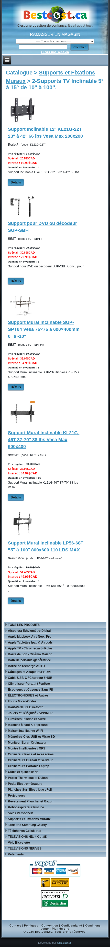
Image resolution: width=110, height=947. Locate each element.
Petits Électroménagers (25, 784)
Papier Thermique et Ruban (28, 778)
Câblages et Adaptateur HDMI (29, 672)
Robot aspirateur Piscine (26, 807)
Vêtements (16, 854)
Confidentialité (71, 925)
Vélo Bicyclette (19, 842)
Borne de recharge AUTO (26, 666)
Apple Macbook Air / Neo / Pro (29, 636)
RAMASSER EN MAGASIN (55, 34)
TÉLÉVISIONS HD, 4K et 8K (27, 837)
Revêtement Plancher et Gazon (30, 801)
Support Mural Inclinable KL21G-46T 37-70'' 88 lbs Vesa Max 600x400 (43, 439)
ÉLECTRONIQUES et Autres (28, 695)
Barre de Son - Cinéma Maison (30, 654)
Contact (15, 925)
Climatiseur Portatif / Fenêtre (29, 683)
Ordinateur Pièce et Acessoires (31, 754)
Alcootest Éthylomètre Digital (29, 631)
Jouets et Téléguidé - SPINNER (30, 713)
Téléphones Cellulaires (24, 831)
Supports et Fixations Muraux (29, 819)
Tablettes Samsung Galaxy (27, 825)
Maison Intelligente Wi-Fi (25, 731)
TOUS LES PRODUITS (24, 625)
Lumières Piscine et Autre (27, 719)
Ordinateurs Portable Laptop (28, 766)
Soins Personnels (21, 813)
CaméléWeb (64, 942)
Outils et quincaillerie (23, 772)
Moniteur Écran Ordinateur (27, 742)
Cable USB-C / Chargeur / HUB (30, 678)
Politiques (31, 925)
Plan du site (60, 928)
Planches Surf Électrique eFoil (30, 789)
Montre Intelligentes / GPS (26, 748)
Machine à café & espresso (28, 725)
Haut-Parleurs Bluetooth (25, 707)
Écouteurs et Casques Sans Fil (30, 689)
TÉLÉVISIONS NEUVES (24, 848)
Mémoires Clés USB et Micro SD (31, 736)
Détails (16, 182)
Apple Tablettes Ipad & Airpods (30, 642)
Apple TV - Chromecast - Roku (30, 648)
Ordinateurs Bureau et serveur (30, 760)
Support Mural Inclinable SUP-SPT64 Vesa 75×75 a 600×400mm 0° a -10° (44, 329)
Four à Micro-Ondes (22, 701)
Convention (49, 925)
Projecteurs (16, 795)
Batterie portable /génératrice (29, 660)
